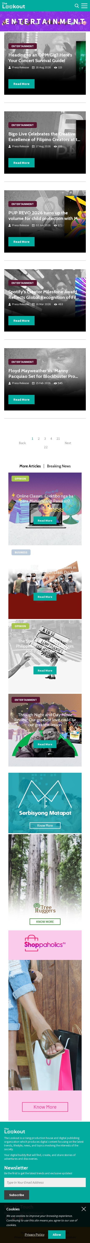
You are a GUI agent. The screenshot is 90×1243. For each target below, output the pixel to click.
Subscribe (16, 1195)
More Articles (30, 466)
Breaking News (59, 466)
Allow (57, 1234)
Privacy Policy (34, 1234)
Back (22, 443)
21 (58, 438)
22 (46, 447)
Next (68, 443)
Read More (21, 84)
